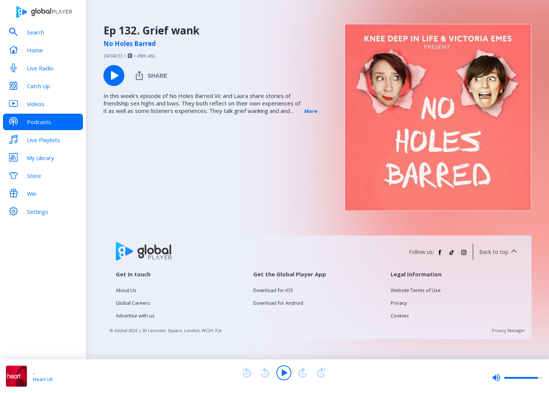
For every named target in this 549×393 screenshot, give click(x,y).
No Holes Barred (129, 44)
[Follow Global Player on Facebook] (440, 255)
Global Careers (133, 303)
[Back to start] (246, 372)
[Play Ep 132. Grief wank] (113, 75)
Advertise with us (135, 315)
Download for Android (278, 303)
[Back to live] (321, 372)
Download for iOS (273, 290)
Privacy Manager (508, 330)
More (310, 111)
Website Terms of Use (416, 290)
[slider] (516, 378)
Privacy (399, 303)
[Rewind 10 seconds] (265, 372)
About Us (126, 290)
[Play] (283, 372)
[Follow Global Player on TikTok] (452, 255)
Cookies (400, 315)
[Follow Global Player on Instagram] (464, 255)
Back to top (494, 251)
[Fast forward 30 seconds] (302, 372)
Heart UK (43, 379)
